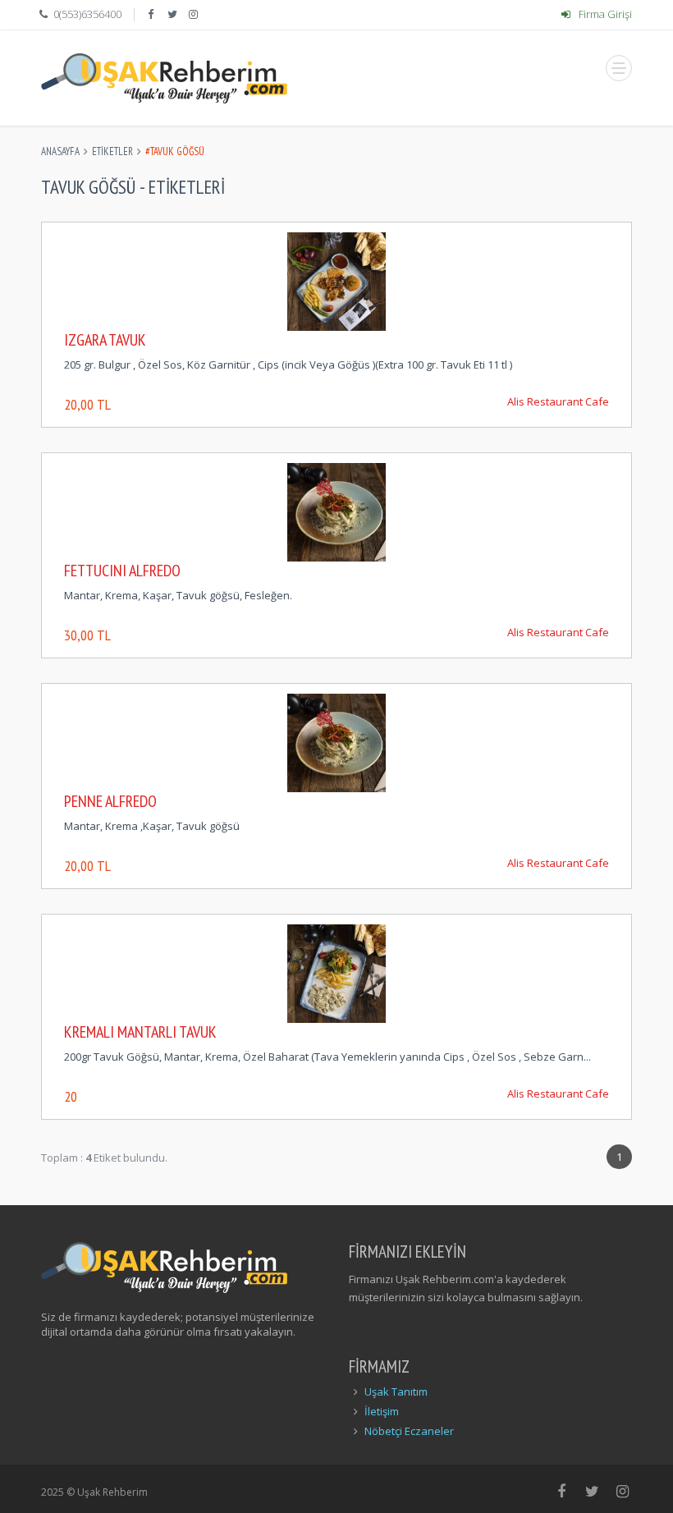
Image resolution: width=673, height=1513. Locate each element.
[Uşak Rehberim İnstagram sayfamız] (623, 1491)
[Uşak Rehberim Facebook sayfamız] (561, 1491)
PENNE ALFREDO (110, 801)
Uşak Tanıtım (396, 1391)
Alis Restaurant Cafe (558, 401)
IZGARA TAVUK (105, 340)
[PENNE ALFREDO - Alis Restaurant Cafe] (336, 741)
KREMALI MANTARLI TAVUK (140, 1032)
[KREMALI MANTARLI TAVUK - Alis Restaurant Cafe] (336, 972)
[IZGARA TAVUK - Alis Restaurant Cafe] (336, 280)
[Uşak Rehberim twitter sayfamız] (174, 14)
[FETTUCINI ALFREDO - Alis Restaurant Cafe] (336, 510)
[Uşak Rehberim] (164, 78)
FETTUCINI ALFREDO (122, 570)
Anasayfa (60, 151)
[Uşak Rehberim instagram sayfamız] (195, 14)
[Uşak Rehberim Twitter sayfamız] (592, 1491)
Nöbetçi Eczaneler (409, 1431)
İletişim (381, 1411)
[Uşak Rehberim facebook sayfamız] (152, 14)
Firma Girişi (604, 14)
